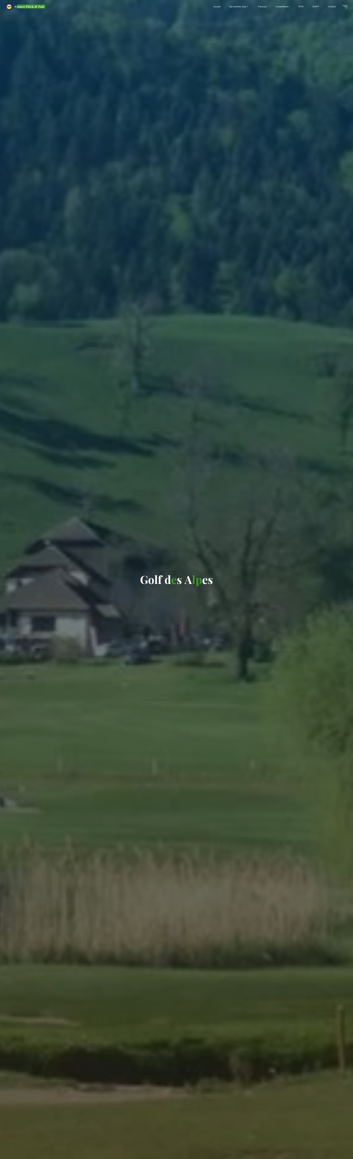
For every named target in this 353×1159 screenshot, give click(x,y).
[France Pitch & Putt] (9, 6)
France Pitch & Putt (30, 6)
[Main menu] (345, 6)
